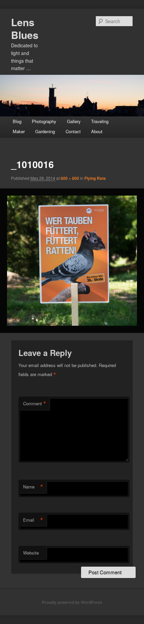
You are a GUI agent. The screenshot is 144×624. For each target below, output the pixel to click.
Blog (17, 121)
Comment (34, 403)
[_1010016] (72, 260)
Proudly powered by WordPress (72, 602)
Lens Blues (25, 28)
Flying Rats (95, 178)
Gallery (74, 121)
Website (31, 553)
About (96, 131)
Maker (19, 131)
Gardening (45, 131)
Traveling (100, 121)
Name (33, 486)
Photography (44, 121)
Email (33, 520)
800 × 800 (70, 178)
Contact (73, 131)
